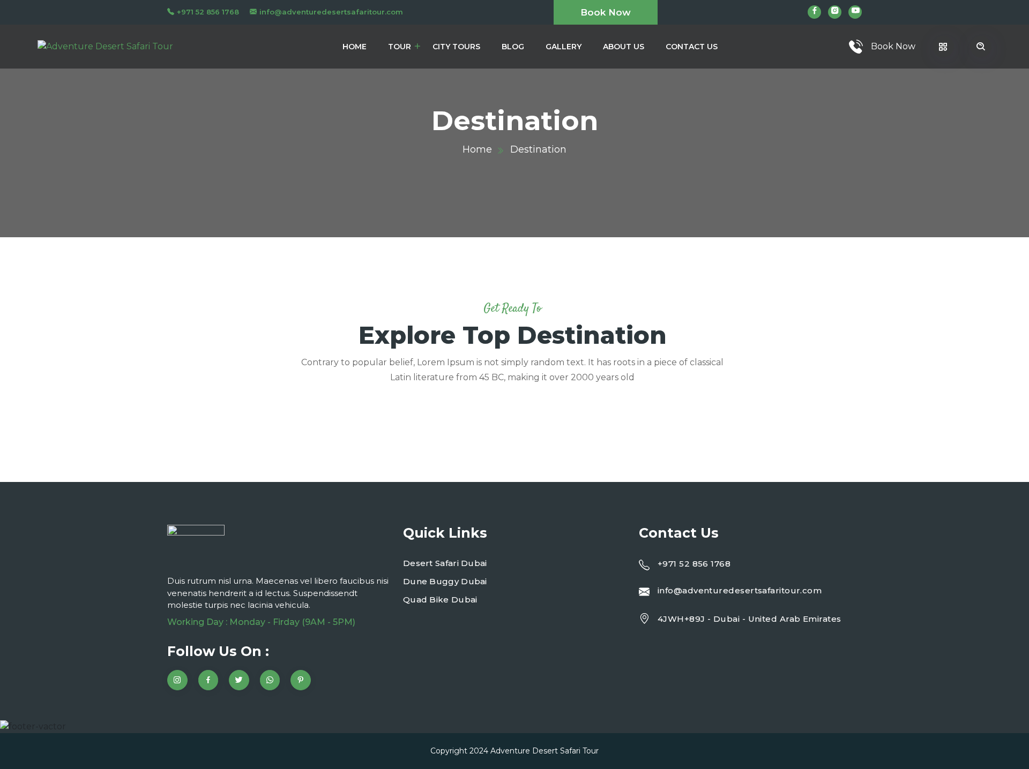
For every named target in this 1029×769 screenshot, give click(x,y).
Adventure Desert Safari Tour (544, 751)
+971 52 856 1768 (208, 11)
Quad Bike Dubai (440, 599)
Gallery (563, 46)
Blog (513, 46)
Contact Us (692, 46)
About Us (623, 46)
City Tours (456, 46)
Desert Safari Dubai (445, 563)
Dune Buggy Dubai (445, 581)
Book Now (605, 12)
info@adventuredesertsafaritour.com (331, 11)
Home (354, 46)
